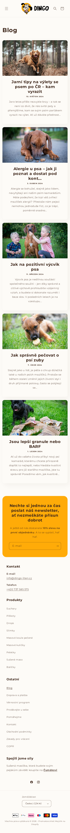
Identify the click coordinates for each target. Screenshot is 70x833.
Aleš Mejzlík (56, 821)
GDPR (10, 746)
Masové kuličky (16, 645)
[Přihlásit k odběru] (57, 546)
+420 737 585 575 (18, 589)
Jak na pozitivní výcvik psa (35, 267)
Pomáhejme (14, 717)
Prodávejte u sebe (17, 709)
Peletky (11, 652)
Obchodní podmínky (19, 731)
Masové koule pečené (20, 637)
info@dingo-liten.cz (19, 578)
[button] (6, 8)
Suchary (11, 608)
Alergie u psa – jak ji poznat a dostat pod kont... (35, 173)
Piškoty (11, 615)
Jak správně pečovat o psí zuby (35, 357)
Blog (9, 687)
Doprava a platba (17, 695)
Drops (10, 623)
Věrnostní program (18, 702)
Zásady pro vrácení (18, 739)
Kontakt (11, 724)
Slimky (11, 630)
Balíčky (11, 667)
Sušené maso (15, 659)
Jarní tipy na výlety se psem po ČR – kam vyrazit (35, 86)
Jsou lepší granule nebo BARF (35, 444)
